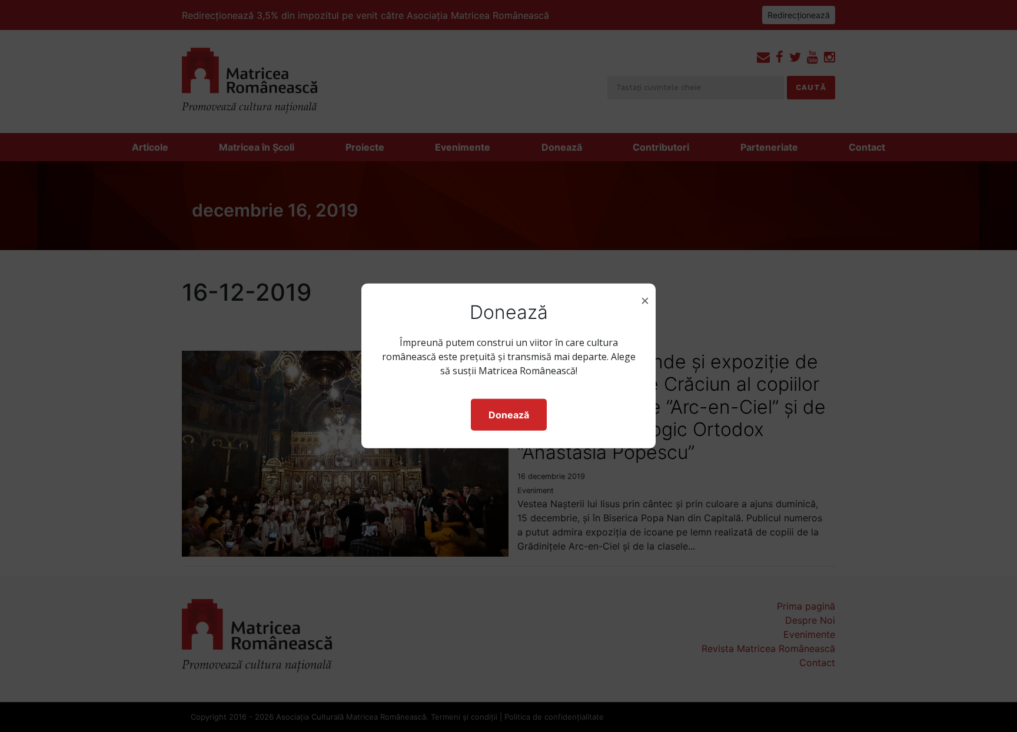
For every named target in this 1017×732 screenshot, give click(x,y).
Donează (508, 415)
